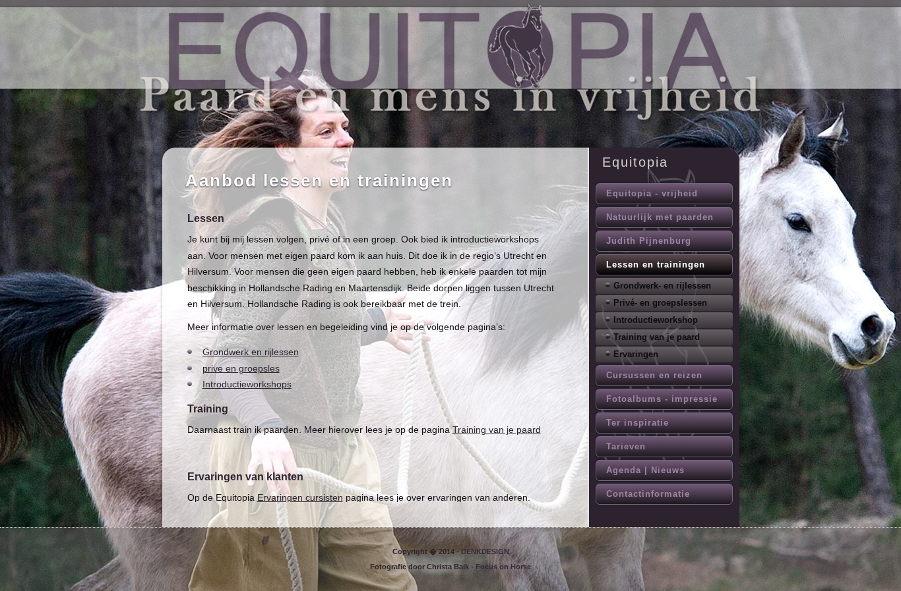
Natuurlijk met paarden (660, 217)
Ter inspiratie (637, 423)
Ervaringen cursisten (300, 497)
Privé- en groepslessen (660, 303)
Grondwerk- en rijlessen (662, 286)
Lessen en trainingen (655, 264)
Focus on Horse (503, 567)
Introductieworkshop (655, 320)
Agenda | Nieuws (645, 470)
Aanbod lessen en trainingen (319, 180)
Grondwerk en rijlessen (250, 352)
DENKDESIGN (485, 551)
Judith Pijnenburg (648, 241)
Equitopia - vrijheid (652, 193)
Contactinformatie (648, 494)
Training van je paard (496, 429)
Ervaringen (635, 354)
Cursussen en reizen (654, 375)
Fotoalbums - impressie (662, 399)
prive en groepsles (241, 368)
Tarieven (626, 446)
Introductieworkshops (247, 384)
